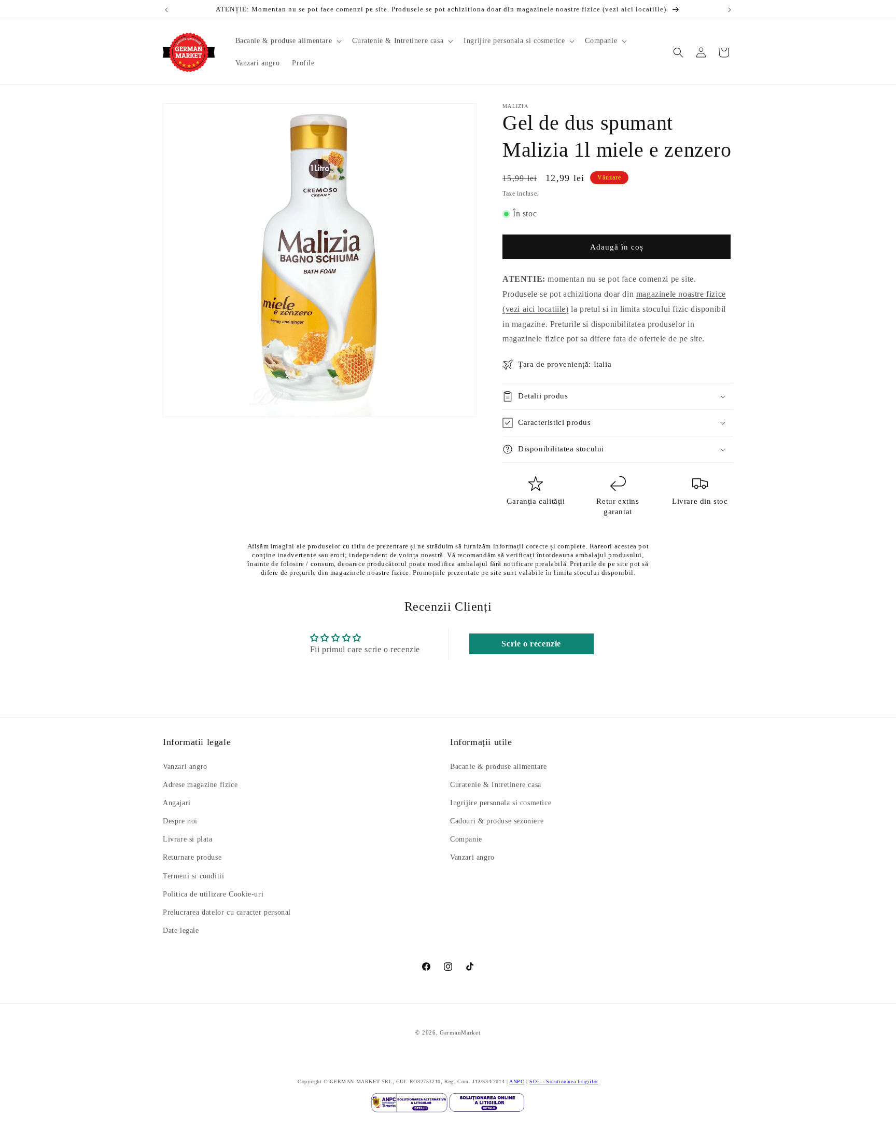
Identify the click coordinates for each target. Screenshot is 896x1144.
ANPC (516, 1081)
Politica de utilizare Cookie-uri (213, 894)
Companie (466, 840)
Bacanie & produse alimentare (498, 766)
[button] (287, 41)
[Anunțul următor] (729, 10)
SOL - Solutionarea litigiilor (563, 1081)
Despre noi (180, 821)
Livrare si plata (188, 840)
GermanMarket (460, 1032)
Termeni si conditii (193, 876)
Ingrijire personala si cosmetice (500, 803)
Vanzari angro (185, 766)
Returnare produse (192, 858)
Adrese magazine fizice (200, 785)
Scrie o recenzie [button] (531, 643)
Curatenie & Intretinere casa (495, 785)
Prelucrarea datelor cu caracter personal (227, 912)
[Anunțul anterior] (166, 10)
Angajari (177, 803)
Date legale (181, 931)
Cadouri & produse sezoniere (496, 821)
